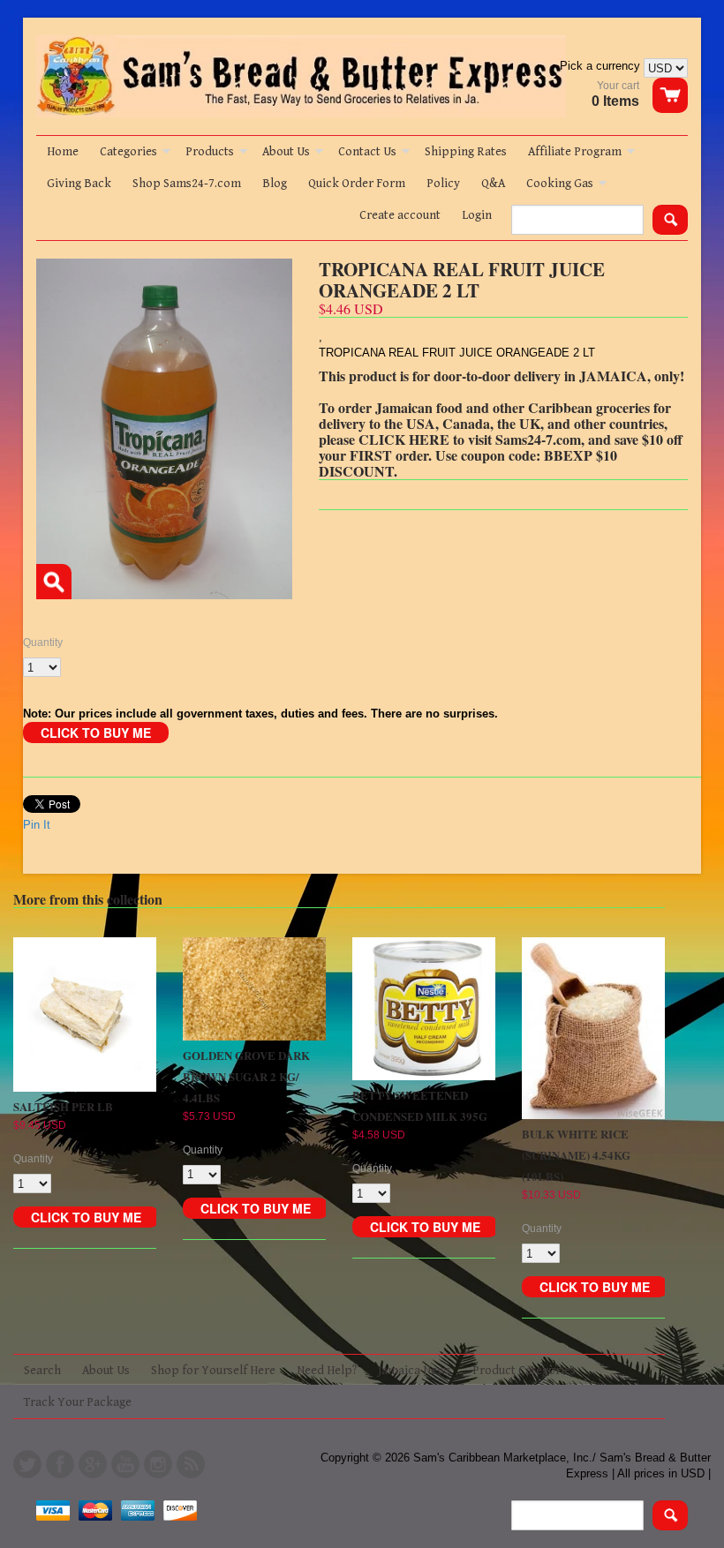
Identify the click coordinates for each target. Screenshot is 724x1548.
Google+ (93, 1464)
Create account (400, 215)
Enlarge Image (54, 581)
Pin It (36, 824)
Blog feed (191, 1464)
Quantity (43, 642)
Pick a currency (602, 65)
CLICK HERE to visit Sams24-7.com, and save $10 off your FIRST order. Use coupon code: (501, 447)
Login (477, 215)
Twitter (27, 1464)
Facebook (60, 1464)
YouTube (125, 1464)
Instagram (158, 1464)
